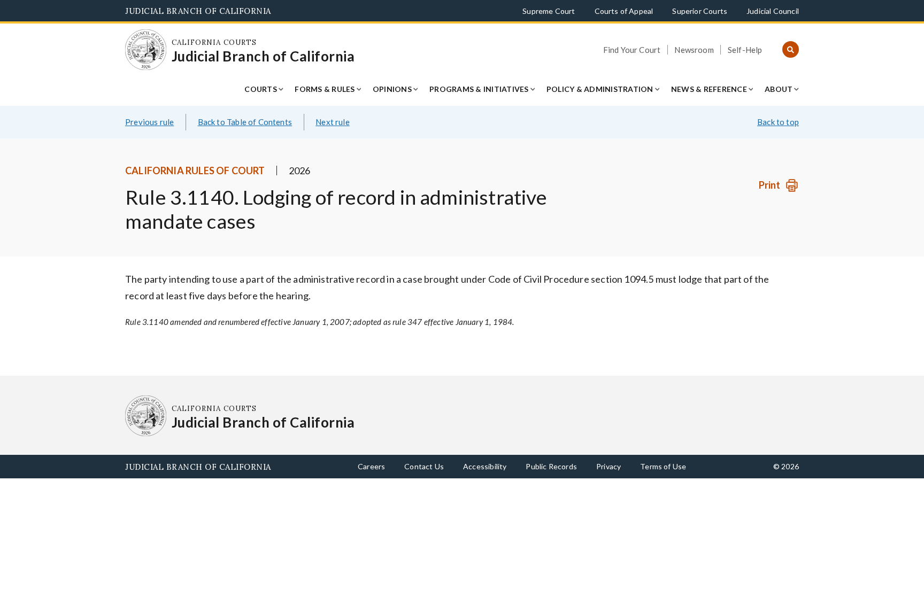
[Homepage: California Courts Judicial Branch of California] (145, 50)
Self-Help (745, 50)
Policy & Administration (599, 89)
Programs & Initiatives (479, 89)
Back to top (778, 122)
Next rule (332, 122)
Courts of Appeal (624, 10)
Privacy (608, 466)
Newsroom (693, 50)
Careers (371, 466)
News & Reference (709, 89)
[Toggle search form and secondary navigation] (790, 50)
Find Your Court (632, 50)
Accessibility (484, 466)
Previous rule (149, 122)
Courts (260, 89)
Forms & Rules (325, 89)
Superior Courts (699, 10)
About (778, 89)
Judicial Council (772, 10)
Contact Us (424, 466)
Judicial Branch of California (198, 11)
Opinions (392, 89)
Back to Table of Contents (245, 122)
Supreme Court (548, 10)
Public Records (551, 466)
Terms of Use (663, 466)
